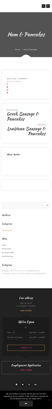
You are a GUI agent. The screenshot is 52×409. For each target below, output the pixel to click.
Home (17, 50)
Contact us (26, 348)
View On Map (26, 311)
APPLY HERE (26, 370)
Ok (26, 404)
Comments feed (8, 252)
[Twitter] (7, 87)
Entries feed (6, 249)
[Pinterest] (7, 93)
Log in (4, 245)
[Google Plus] (8, 90)
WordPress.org (7, 256)
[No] (49, 400)
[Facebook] (7, 84)
